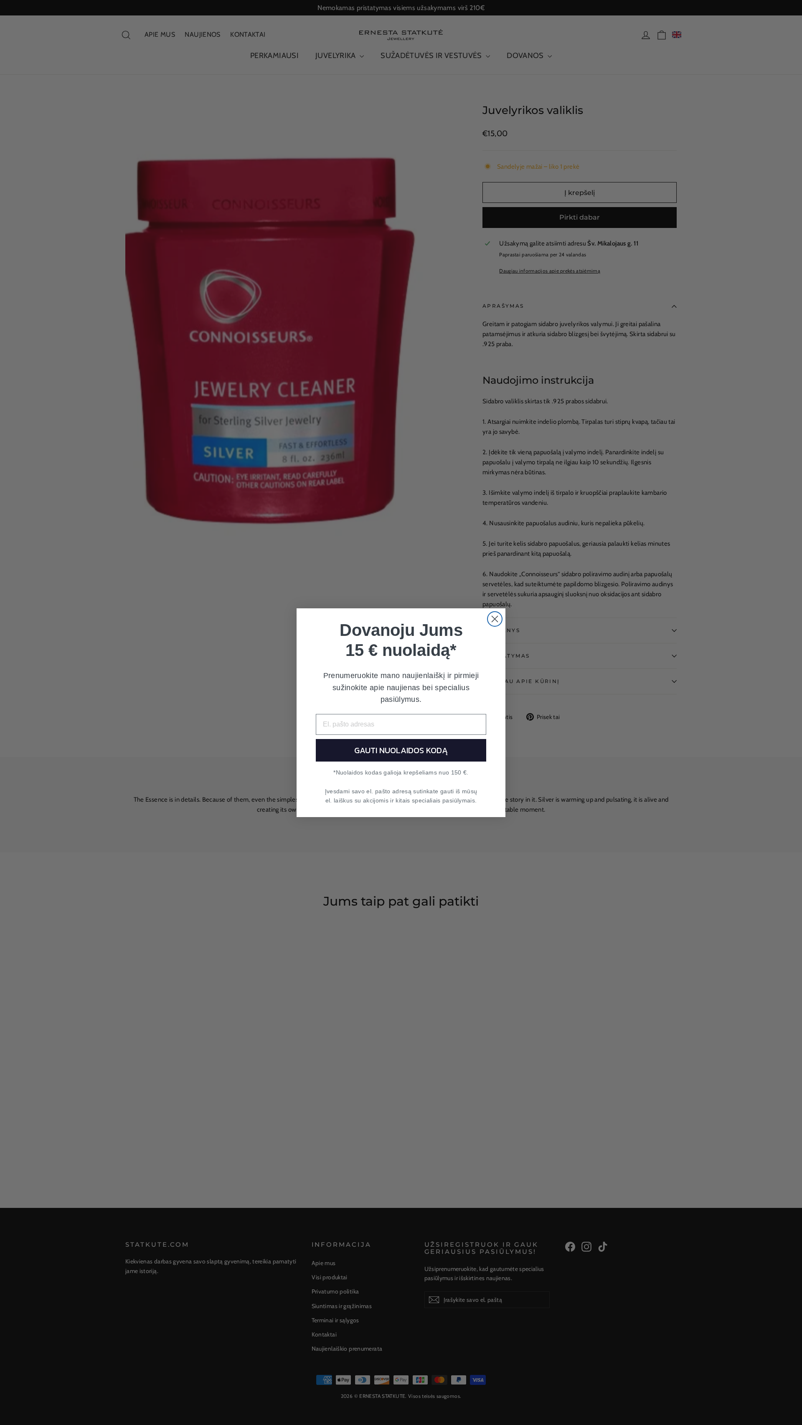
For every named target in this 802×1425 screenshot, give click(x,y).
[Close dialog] (494, 619)
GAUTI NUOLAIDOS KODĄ (401, 750)
